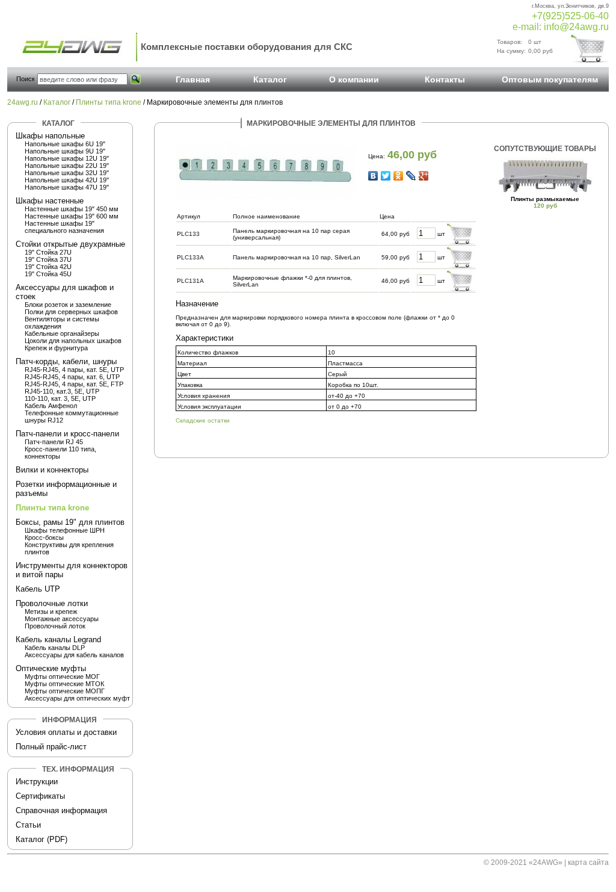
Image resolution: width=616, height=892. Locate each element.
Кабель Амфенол (51, 405)
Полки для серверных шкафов (71, 311)
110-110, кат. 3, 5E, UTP (60, 398)
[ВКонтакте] (373, 176)
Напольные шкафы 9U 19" (65, 151)
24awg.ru (22, 102)
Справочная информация (61, 810)
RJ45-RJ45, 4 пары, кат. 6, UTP (72, 376)
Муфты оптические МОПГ (65, 691)
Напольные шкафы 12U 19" (67, 158)
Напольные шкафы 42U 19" (67, 180)
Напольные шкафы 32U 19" (67, 172)
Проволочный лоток (55, 626)
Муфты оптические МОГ (62, 676)
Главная (193, 79)
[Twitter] (386, 176)
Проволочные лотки (52, 603)
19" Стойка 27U (48, 252)
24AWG (545, 862)
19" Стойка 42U (48, 266)
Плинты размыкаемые (545, 199)
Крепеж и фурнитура (56, 348)
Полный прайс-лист (51, 746)
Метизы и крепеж (51, 611)
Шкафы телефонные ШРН (65, 530)
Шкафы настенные (50, 200)
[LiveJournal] (411, 176)
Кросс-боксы (44, 537)
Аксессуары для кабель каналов (74, 654)
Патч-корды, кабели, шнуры (66, 361)
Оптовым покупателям (550, 79)
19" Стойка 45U (48, 273)
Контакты (445, 79)
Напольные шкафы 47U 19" (67, 187)
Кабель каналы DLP (55, 647)
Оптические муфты (51, 668)
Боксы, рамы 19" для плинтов (70, 522)
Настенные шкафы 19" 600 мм (72, 216)
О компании (354, 79)
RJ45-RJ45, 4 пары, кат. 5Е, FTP (74, 384)
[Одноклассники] (398, 176)
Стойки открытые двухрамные (70, 244)
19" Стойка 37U (48, 259)
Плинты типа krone (108, 102)
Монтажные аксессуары (62, 618)
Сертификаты (40, 796)
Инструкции (37, 781)
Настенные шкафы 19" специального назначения (64, 227)
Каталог (270, 79)
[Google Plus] (423, 176)
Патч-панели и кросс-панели (67, 433)
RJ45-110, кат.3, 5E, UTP (62, 391)
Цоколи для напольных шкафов (73, 340)
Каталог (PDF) (41, 839)
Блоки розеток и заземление (68, 304)
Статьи (28, 824)
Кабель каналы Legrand (58, 639)
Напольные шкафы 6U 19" (65, 143)
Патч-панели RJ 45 (54, 441)
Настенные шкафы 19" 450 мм (72, 208)
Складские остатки (203, 420)
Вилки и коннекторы (52, 469)
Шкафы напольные (50, 135)
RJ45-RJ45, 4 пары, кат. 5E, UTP (74, 369)
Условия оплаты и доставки (66, 732)
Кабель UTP (38, 588)
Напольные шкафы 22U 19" (67, 165)
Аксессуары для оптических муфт (77, 698)
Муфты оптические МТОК (64, 683)
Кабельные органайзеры (62, 333)
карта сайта (588, 862)
